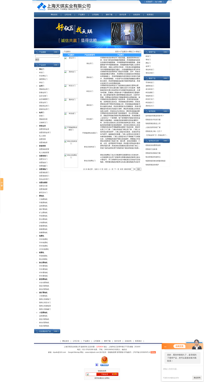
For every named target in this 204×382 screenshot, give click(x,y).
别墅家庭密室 (44, 149)
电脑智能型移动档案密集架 (156, 161)
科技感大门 (150, 102)
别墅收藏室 (43, 182)
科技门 (41, 72)
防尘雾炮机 (43, 219)
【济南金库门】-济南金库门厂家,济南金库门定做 (164, 135)
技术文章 (122, 15)
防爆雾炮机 (43, 226)
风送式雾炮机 (44, 326)
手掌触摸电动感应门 (89, 133)
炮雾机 (41, 236)
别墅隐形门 (43, 162)
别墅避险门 (43, 169)
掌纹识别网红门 (90, 161)
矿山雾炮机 (43, 213)
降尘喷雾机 (43, 259)
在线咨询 (136, 15)
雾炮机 (41, 196)
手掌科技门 (150, 82)
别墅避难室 (43, 189)
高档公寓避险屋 (45, 306)
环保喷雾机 (43, 256)
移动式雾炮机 (44, 289)
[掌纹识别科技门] (71, 153)
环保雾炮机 (43, 216)
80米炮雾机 (43, 246)
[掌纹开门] (71, 70)
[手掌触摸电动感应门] (71, 139)
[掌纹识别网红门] (71, 167)
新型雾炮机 (43, 279)
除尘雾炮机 (43, 263)
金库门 (41, 86)
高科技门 (89, 105)
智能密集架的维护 (152, 165)
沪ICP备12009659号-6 (141, 352)
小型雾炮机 (43, 296)
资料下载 (109, 15)
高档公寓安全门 (45, 303)
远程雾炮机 (43, 206)
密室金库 (42, 126)
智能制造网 (112, 352)
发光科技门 (150, 89)
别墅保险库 (43, 142)
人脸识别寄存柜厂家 (153, 127)
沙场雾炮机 (43, 223)
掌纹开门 (89, 63)
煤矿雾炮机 (43, 209)
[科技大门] (71, 98)
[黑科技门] (71, 84)
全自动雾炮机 (44, 283)
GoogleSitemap (74, 352)
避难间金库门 (44, 109)
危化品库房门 (44, 179)
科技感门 (89, 119)
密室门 (41, 116)
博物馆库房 (43, 119)
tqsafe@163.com (59, 352)
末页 (121, 169)
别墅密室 (42, 139)
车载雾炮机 (43, 203)
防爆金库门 (43, 92)
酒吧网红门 (43, 79)
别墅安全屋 (43, 186)
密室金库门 (43, 102)
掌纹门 (41, 82)
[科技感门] (71, 125)
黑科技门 (89, 77)
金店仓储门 (43, 96)
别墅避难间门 (44, 176)
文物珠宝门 (43, 122)
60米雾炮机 (43, 273)
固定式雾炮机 (44, 286)
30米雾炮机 (43, 266)
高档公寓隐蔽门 (45, 309)
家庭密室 (42, 146)
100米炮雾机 (44, 249)
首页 (117, 52)
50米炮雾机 (43, 243)
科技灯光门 (150, 99)
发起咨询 (197, 378)
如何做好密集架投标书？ (155, 116)
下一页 (116, 169)
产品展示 (81, 15)
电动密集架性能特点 (153, 157)
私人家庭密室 (44, 152)
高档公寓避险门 (45, 299)
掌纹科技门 (150, 70)
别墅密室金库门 (45, 132)
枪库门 (41, 112)
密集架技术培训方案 (153, 120)
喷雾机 (41, 253)
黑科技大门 (150, 106)
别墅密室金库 (44, 129)
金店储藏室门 (44, 99)
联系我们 (150, 15)
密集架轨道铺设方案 (153, 153)
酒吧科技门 (150, 86)
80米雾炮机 (43, 276)
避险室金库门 (44, 106)
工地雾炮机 (43, 199)
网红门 (41, 69)
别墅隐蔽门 (43, 166)
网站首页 (54, 15)
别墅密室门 (43, 156)
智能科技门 (150, 96)
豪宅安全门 (43, 193)
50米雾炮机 (43, 269)
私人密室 (42, 136)
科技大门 (89, 91)
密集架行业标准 (151, 149)
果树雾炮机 (43, 229)
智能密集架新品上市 (153, 123)
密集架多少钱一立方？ (154, 131)
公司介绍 (68, 15)
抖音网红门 (43, 76)
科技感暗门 (150, 92)
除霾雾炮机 (43, 233)
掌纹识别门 (150, 73)
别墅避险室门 (44, 172)
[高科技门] (71, 112)
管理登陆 (120, 352)
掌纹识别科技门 (90, 147)
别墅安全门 (43, 159)
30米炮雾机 (43, 239)
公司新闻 (95, 15)
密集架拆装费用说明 (153, 145)
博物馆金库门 (44, 89)
